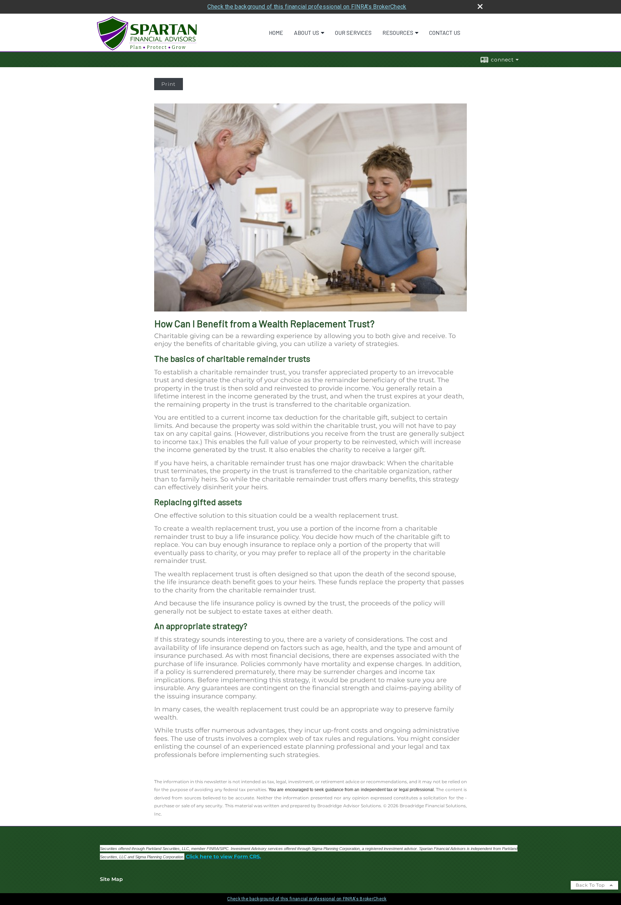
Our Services (353, 32)
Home (276, 32)
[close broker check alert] (480, 6)
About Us (306, 32)
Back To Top (591, 885)
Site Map (111, 879)
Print (168, 84)
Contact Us (444, 32)
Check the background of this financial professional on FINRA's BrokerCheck (306, 6)
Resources (397, 32)
